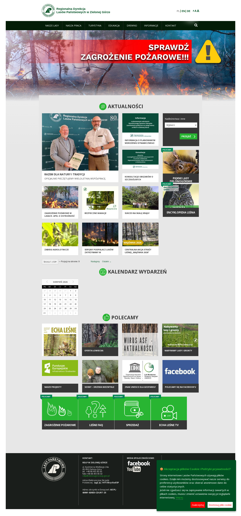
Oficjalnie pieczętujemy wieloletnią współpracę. (75, 178)
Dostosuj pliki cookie (220, 504)
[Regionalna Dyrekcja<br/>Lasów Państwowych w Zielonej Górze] (48, 10)
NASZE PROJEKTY (52, 387)
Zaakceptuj (198, 504)
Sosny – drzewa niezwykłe (99, 387)
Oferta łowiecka (93, 350)
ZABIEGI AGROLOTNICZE (56, 249)
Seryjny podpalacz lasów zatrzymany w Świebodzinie (99, 252)
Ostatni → (106, 261)
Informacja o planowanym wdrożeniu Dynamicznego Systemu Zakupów (140, 143)
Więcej (179, 497)
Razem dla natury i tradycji (64, 174)
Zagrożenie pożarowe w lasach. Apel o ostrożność (59, 214)
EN (183, 11)
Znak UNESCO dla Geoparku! (140, 387)
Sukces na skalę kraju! (137, 213)
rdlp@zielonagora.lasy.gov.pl (96, 475)
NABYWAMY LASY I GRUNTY (178, 350)
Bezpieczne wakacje (95, 213)
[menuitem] (52, 25)
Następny (95, 261)
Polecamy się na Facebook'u (180, 387)
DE (188, 11)
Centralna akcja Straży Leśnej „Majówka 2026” (138, 251)
